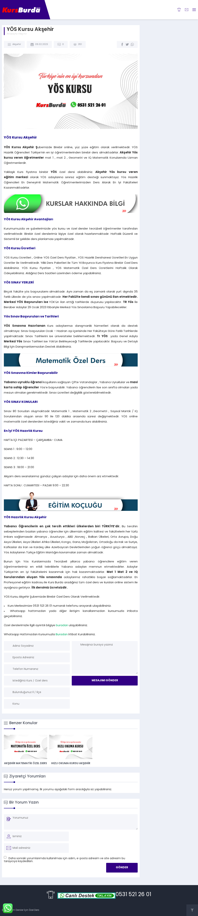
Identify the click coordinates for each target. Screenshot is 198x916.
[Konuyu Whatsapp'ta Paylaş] (132, 44)
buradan (62, 625)
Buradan (62, 634)
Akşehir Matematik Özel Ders (25, 763)
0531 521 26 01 (133, 894)
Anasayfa (12, 34)
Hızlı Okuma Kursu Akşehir (70, 763)
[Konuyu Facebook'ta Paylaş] (122, 44)
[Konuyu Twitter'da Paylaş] (127, 44)
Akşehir (23, 34)
